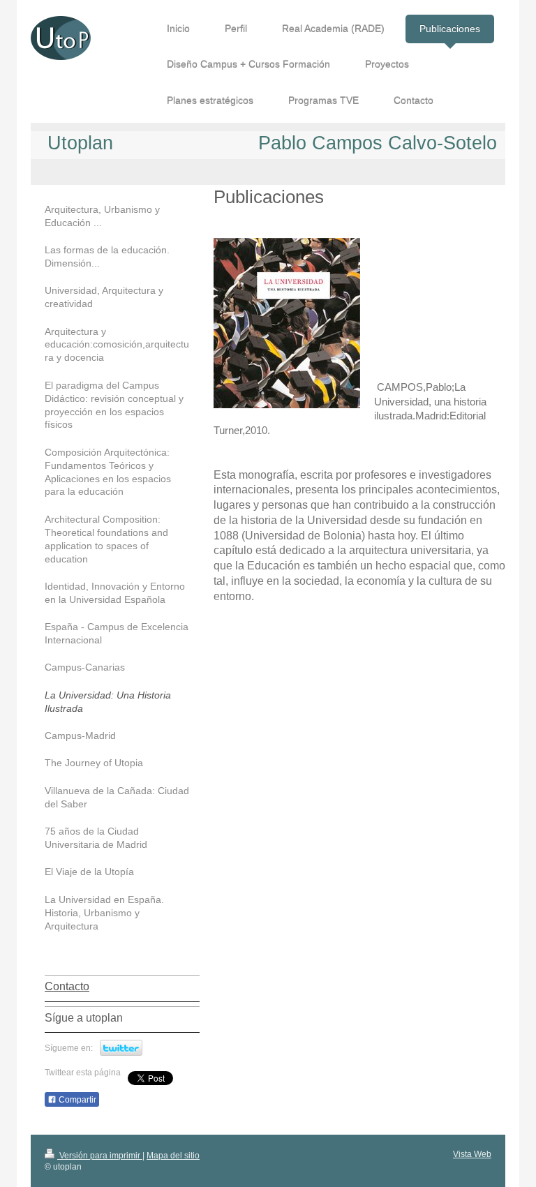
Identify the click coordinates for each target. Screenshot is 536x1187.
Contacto (67, 986)
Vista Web (472, 1154)
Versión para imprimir (99, 1155)
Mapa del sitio (173, 1155)
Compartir (76, 1100)
